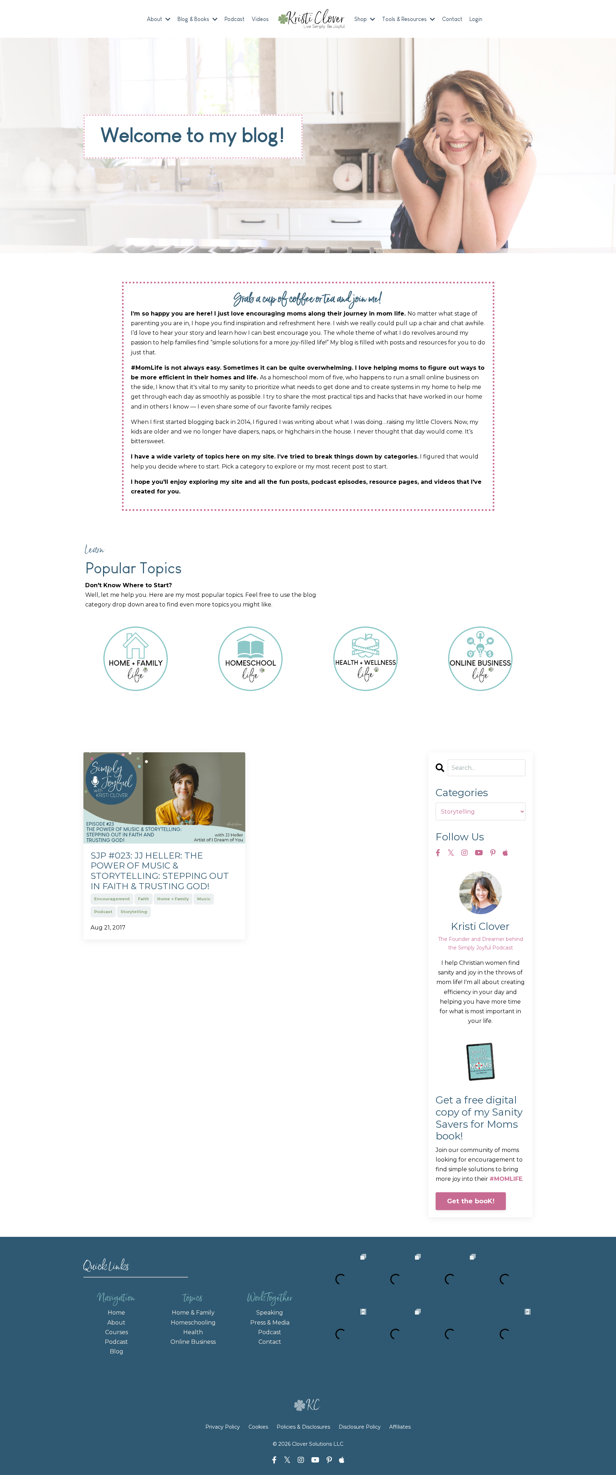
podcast (103, 911)
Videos (260, 19)
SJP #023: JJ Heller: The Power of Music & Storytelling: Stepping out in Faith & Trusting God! (160, 871)
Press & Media (269, 1322)
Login (475, 19)
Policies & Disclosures (303, 1427)
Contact (452, 19)
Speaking (269, 1312)
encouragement (112, 898)
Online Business (193, 1341)
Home (116, 1312)
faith (143, 898)
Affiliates (400, 1427)
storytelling (133, 911)
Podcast (235, 19)
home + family (173, 898)
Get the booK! (470, 1201)
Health (193, 1332)
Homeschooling (193, 1322)
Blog (116, 1351)
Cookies (258, 1427)
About (116, 1322)
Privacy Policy (223, 1427)
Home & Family (193, 1312)
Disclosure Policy (360, 1427)
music (203, 898)
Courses (116, 1332)
